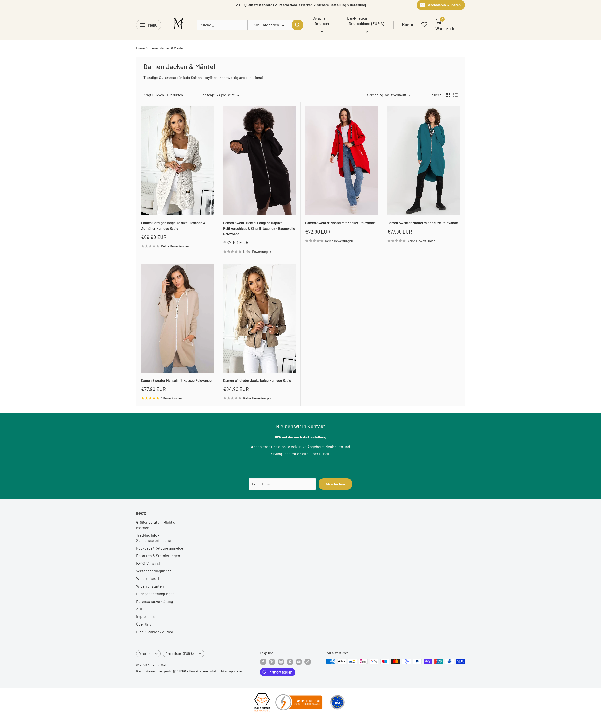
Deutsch (144, 653)
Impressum (145, 616)
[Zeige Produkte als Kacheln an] (448, 95)
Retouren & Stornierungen (158, 555)
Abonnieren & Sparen (444, 5)
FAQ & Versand (148, 563)
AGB (139, 609)
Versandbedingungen (154, 571)
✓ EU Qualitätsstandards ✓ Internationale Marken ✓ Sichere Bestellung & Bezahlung (300, 5)
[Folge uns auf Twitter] (272, 662)
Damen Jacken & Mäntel (166, 48)
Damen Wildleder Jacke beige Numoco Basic (257, 380)
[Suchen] (297, 25)
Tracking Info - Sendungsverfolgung (153, 537)
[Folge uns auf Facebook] (263, 662)
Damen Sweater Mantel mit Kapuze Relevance (340, 223)
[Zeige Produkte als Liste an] (455, 95)
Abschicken (335, 484)
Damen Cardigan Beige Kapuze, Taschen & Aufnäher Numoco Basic (173, 225)
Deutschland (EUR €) (180, 653)
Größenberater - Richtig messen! (155, 525)
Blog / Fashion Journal (154, 631)
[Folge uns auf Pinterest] (290, 662)
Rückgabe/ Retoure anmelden (160, 548)
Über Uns (143, 624)
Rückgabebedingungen (155, 593)
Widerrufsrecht (149, 578)
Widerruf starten (150, 586)
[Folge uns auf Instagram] (281, 662)
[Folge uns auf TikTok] (307, 662)
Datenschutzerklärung (154, 601)
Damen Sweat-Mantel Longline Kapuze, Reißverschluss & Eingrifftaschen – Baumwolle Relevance (259, 228)
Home (140, 48)
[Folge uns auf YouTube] (299, 662)
